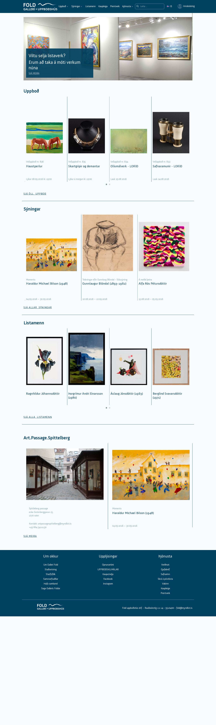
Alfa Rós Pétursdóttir (153, 283)
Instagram (108, 583)
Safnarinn (165, 574)
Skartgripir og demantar (84, 166)
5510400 (170, 608)
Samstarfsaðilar (50, 579)
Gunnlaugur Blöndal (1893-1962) (104, 283)
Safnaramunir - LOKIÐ (167, 166)
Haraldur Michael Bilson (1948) (47, 283)
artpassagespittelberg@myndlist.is (54, 523)
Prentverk (115, 6)
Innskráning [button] (188, 6)
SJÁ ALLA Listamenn (38, 417)
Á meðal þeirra (145, 279)
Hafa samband (51, 583)
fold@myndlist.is (184, 608)
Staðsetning (51, 569)
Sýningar (75, 6)
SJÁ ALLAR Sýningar (38, 307)
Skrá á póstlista (165, 579)
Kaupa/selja (107, 574)
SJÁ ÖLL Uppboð (35, 193)
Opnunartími (108, 564)
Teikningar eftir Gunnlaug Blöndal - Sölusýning (104, 279)
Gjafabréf (165, 569)
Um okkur (50, 556)
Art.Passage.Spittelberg (47, 438)
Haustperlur (34, 166)
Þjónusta (126, 6)
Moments (30, 279)
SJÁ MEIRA (34, 73)
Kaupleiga (103, 6)
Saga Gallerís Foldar (50, 588)
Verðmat (165, 564)
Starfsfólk (50, 574)
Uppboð (62, 6)
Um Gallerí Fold (50, 564)
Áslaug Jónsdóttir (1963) (127, 393)
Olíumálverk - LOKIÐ (124, 166)
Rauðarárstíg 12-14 (153, 608)
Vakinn (165, 583)
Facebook (108, 579)
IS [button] (169, 6)
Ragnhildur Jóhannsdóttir (43, 393)
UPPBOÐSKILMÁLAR (108, 569)
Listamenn (90, 6)
